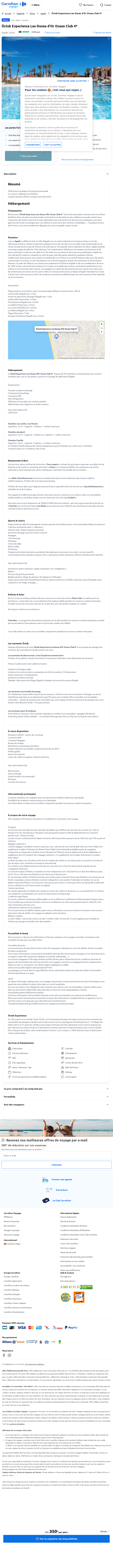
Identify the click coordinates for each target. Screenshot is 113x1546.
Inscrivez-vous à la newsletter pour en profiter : (22, 1149)
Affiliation (8, 1217)
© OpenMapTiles (74, 358)
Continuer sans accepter (72, 81)
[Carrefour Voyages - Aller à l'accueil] (14, 5)
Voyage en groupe (11, 1230)
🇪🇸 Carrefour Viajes (12, 1243)
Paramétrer (33, 144)
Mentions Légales (68, 1248)
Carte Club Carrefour (69, 1243)
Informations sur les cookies (72, 1261)
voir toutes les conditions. (34, 1364)
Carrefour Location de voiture (16, 1285)
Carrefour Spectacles (13, 1281)
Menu (36, 4)
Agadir (43, 13)
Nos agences (65, 1276)
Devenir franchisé (11, 1221)
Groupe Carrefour (11, 1276)
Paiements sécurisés (69, 1239)
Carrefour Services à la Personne (18, 1307)
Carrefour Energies (12, 1294)
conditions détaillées (17, 1424)
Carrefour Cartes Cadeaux (15, 1303)
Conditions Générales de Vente (73, 1225)
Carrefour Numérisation (14, 1312)
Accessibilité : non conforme (72, 1265)
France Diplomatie (68, 1217)
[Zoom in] (102, 324)
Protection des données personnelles (76, 1256)
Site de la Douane (68, 1221)
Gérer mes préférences (70, 1270)
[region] (56, 114)
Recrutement (10, 1225)
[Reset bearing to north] (102, 332)
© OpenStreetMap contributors (92, 358)
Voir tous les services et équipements (77, 159)
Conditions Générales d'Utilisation (75, 1230)
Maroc (32, 13)
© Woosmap (62, 358)
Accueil (8, 13)
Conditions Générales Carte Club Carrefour (78, 1234)
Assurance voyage (11, 1234)
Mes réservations (67, 1281)
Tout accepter (52, 144)
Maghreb (20, 13)
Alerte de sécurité (68, 1252)
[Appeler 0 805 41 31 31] (84, 1287)
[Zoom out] (102, 328)
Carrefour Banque (11, 1289)
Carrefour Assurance (12, 1298)
